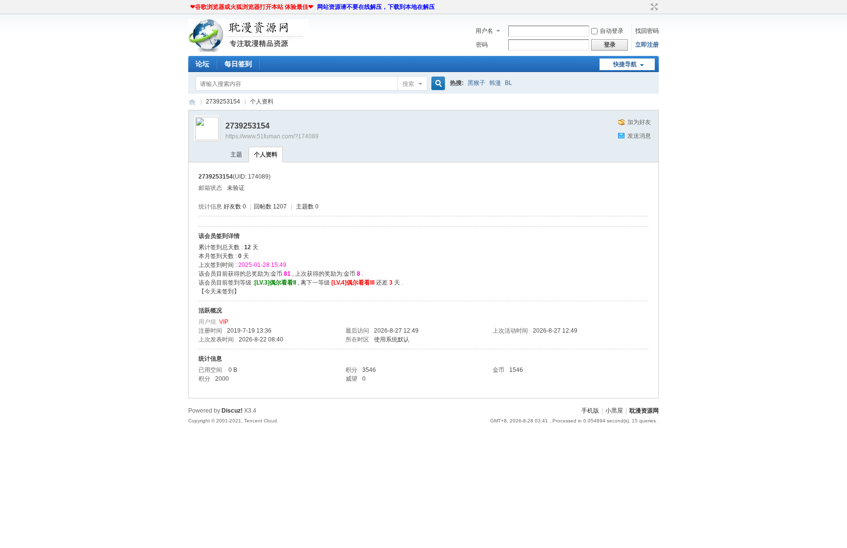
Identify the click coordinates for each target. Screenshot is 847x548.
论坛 (202, 64)
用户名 (484, 30)
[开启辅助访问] (645, 6)
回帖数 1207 (270, 206)
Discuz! (232, 410)
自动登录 (611, 30)
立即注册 (647, 44)
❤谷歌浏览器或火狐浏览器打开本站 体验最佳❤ (251, 6)
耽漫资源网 (192, 102)
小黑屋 (614, 410)
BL (508, 82)
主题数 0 (307, 206)
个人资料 (265, 154)
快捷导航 (625, 64)
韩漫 (495, 82)
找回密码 (647, 30)
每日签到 (238, 64)
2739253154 (223, 101)
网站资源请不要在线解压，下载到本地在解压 (376, 6)
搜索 (408, 83)
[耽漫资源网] (248, 50)
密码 (482, 44)
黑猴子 (476, 82)
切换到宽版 (653, 6)
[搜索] (436, 83)
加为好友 (639, 122)
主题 (236, 154)
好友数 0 (235, 206)
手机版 (590, 410)
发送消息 (639, 135)
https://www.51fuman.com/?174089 (272, 136)
